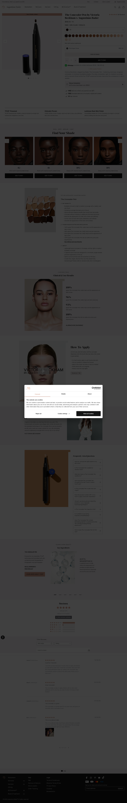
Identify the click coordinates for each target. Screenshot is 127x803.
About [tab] (89, 394)
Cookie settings (62, 413)
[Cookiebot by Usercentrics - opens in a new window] (93, 388)
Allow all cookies (88, 413)
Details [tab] (63, 394)
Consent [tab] (37, 394)
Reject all (38, 413)
